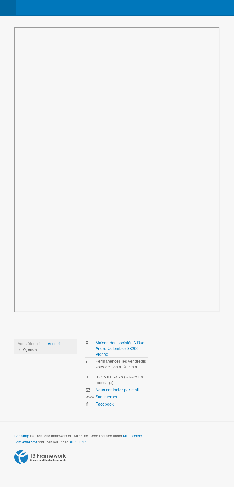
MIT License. (133, 435)
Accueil (54, 343)
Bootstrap (21, 435)
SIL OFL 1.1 (78, 441)
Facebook (105, 404)
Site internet (106, 397)
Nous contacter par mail (117, 389)
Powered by (40, 457)
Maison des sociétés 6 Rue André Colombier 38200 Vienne (120, 348)
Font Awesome (25, 441)
